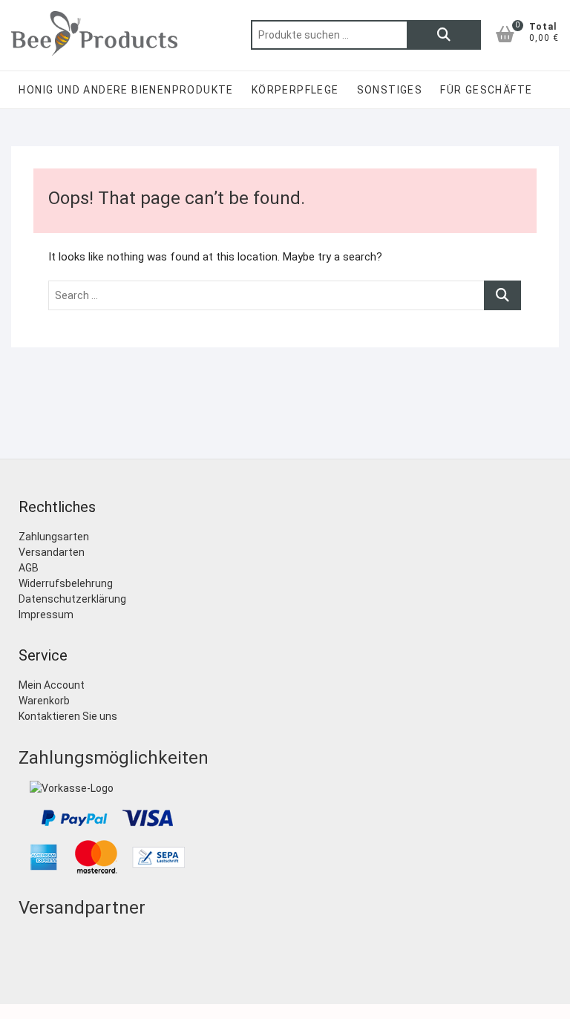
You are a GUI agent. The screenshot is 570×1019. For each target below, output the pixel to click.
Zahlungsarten (54, 537)
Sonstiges (390, 90)
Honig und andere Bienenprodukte (126, 90)
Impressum (46, 614)
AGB (29, 568)
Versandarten (52, 552)
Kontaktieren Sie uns (68, 716)
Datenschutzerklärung (72, 599)
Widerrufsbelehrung (66, 583)
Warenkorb (44, 701)
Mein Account (52, 685)
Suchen (444, 35)
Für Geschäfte (486, 90)
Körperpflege (295, 90)
